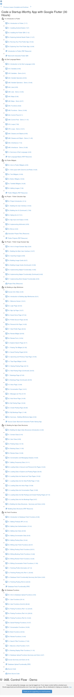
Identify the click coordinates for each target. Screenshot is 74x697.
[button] (1, 2)
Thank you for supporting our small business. (37, 691)
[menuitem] (1, 4)
